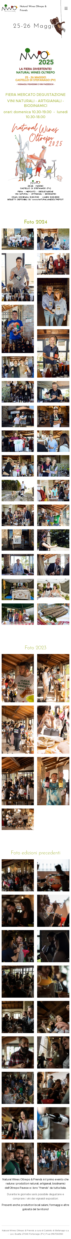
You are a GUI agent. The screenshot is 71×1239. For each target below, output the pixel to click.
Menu (66, 8)
